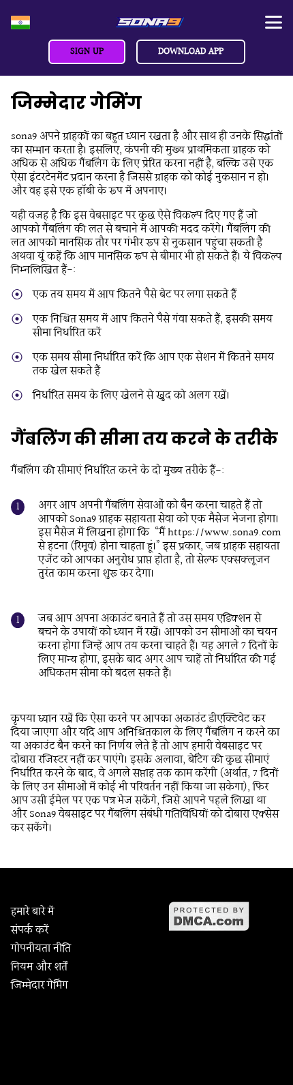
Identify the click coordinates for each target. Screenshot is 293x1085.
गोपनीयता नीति (41, 948)
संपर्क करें (29, 930)
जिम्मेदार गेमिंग (39, 985)
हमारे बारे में (32, 912)
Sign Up (87, 51)
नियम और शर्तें (39, 967)
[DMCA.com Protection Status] (225, 916)
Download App (190, 51)
